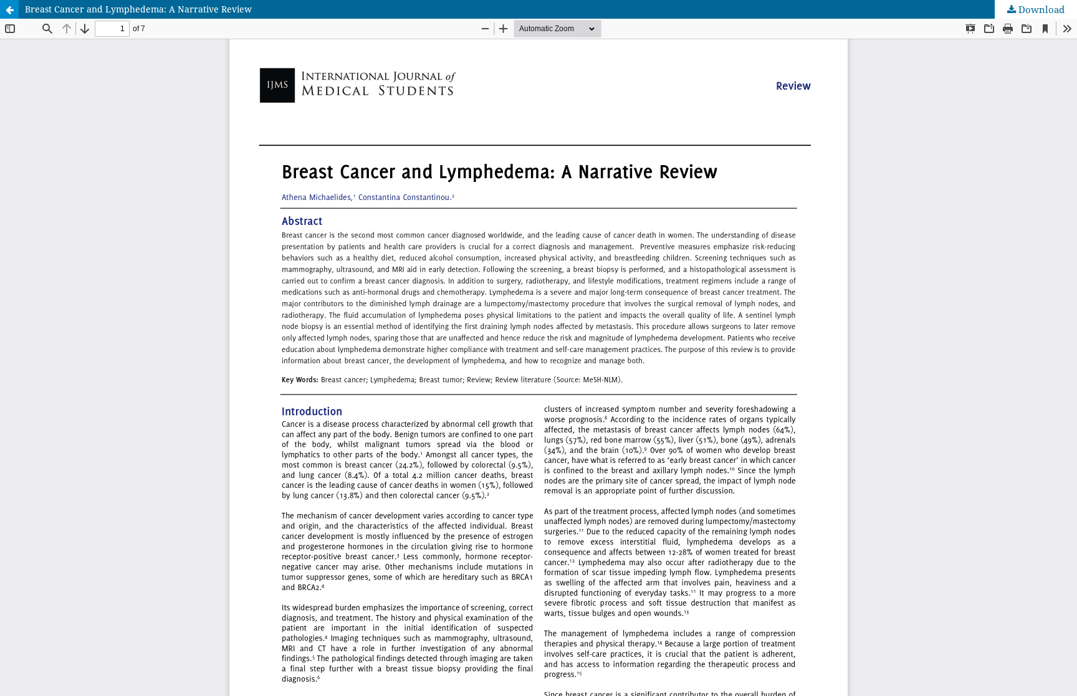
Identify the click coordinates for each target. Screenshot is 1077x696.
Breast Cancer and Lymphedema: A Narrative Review (138, 9)
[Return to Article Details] (9, 9)
